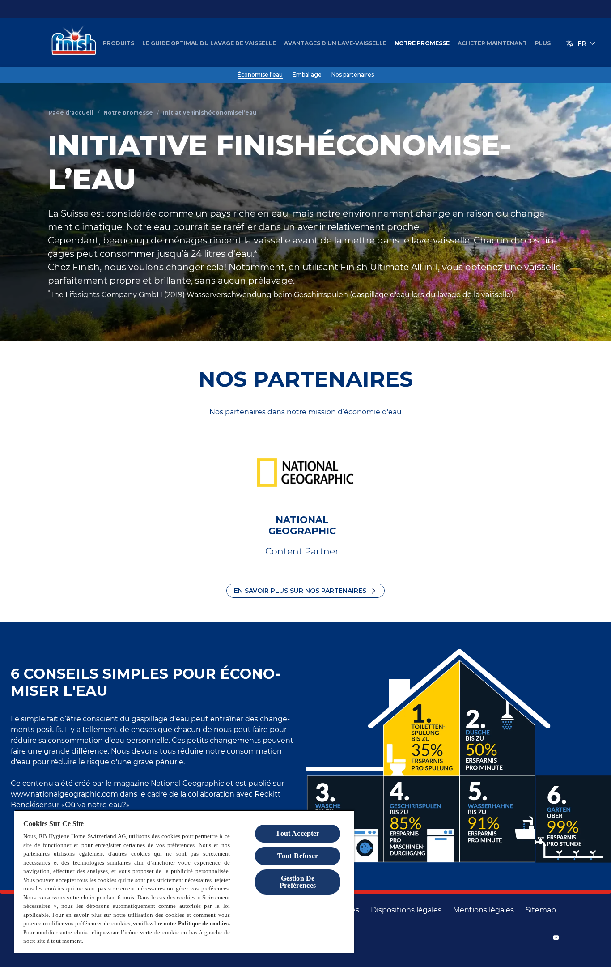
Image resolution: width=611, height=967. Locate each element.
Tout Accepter (297, 833)
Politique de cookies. (204, 923)
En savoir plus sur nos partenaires (300, 591)
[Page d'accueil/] (71, 43)
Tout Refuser (297, 856)
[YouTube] (556, 937)
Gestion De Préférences (298, 881)
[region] (184, 881)
